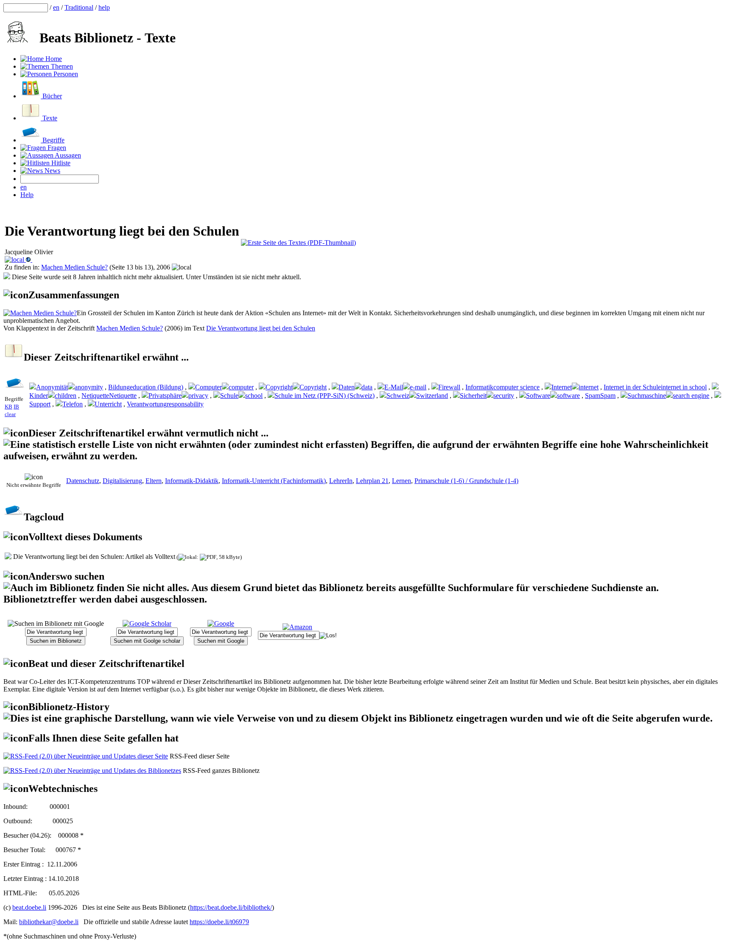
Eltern (153, 480)
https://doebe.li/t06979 (219, 921)
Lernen (401, 480)
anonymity (89, 387)
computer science (516, 387)
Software (538, 395)
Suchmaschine (646, 395)
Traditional (78, 7)
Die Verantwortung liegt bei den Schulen (260, 328)
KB (8, 406)
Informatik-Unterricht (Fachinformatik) (274, 480)
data (366, 387)
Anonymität (52, 387)
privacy (198, 395)
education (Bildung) (156, 387)
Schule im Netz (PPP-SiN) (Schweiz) (324, 395)
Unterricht (108, 404)
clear (10, 414)
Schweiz (397, 395)
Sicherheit (473, 395)
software (568, 395)
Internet (561, 387)
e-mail (418, 387)
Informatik (479, 387)
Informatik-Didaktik (191, 480)
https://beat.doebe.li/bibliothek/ (231, 907)
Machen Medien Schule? (74, 267)
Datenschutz (82, 480)
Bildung (119, 387)
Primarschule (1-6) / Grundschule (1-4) (466, 480)
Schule (229, 395)
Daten (347, 387)
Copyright (279, 387)
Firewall (449, 387)
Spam (592, 395)
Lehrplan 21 (372, 480)
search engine (691, 395)
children (65, 395)
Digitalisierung (122, 480)
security (503, 395)
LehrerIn (341, 480)
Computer (208, 387)
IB (16, 406)
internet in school (684, 387)
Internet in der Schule (632, 387)
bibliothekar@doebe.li (48, 921)
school (254, 395)
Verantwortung (147, 404)
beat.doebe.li (29, 907)
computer (241, 387)
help (104, 7)
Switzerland (432, 395)
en (56, 7)
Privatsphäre (165, 395)
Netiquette (95, 395)
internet (589, 387)
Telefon (72, 404)
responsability (185, 404)
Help (27, 194)
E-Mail (393, 387)
